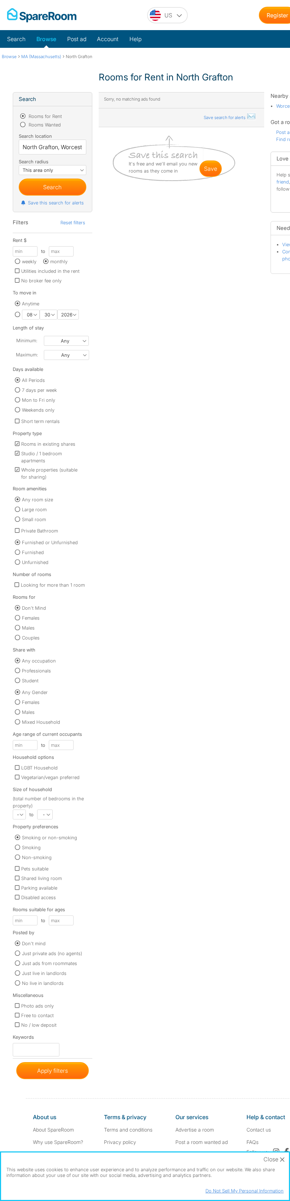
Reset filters (72, 222)
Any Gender (35, 692)
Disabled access (38, 897)
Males (28, 628)
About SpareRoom (53, 1130)
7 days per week (39, 390)
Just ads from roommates (49, 963)
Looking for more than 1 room (53, 585)
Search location (35, 136)
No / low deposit (39, 1025)
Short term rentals (40, 421)
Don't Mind (34, 608)
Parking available (39, 888)
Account (107, 39)
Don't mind (34, 943)
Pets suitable (34, 869)
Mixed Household (41, 722)
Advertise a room (194, 1130)
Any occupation (39, 661)
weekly (29, 261)
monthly (59, 261)
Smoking (31, 847)
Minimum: (26, 340)
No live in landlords (43, 983)
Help (135, 39)
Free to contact (37, 1015)
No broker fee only (41, 280)
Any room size (37, 499)
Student (30, 680)
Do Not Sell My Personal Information (244, 1191)
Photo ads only (37, 1006)
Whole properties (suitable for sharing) (49, 473)
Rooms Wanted (44, 125)
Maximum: (27, 354)
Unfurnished (35, 562)
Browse (46, 39)
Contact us (258, 1130)
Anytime (30, 303)
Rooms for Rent (44, 116)
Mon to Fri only (38, 400)
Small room (34, 519)
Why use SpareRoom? (58, 1142)
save (210, 168)
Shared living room (41, 878)
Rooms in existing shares (48, 444)
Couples (31, 638)
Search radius (33, 161)
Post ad (76, 39)
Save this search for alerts (56, 202)
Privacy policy (120, 1142)
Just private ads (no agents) (52, 953)
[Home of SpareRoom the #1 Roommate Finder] (41, 15)
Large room (34, 509)
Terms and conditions (128, 1130)
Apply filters (52, 1070)
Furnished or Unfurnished (50, 542)
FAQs (252, 1142)
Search (16, 39)
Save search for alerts (225, 117)
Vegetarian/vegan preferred (50, 777)
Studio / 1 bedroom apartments (41, 457)
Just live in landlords (44, 973)
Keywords (23, 1038)
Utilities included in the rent (50, 271)
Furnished (33, 552)
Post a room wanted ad (201, 1142)
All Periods (33, 380)
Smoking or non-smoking (49, 837)
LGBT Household (39, 768)
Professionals (36, 670)
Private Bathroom (39, 531)
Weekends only (38, 410)
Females (31, 618)
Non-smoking (37, 857)
